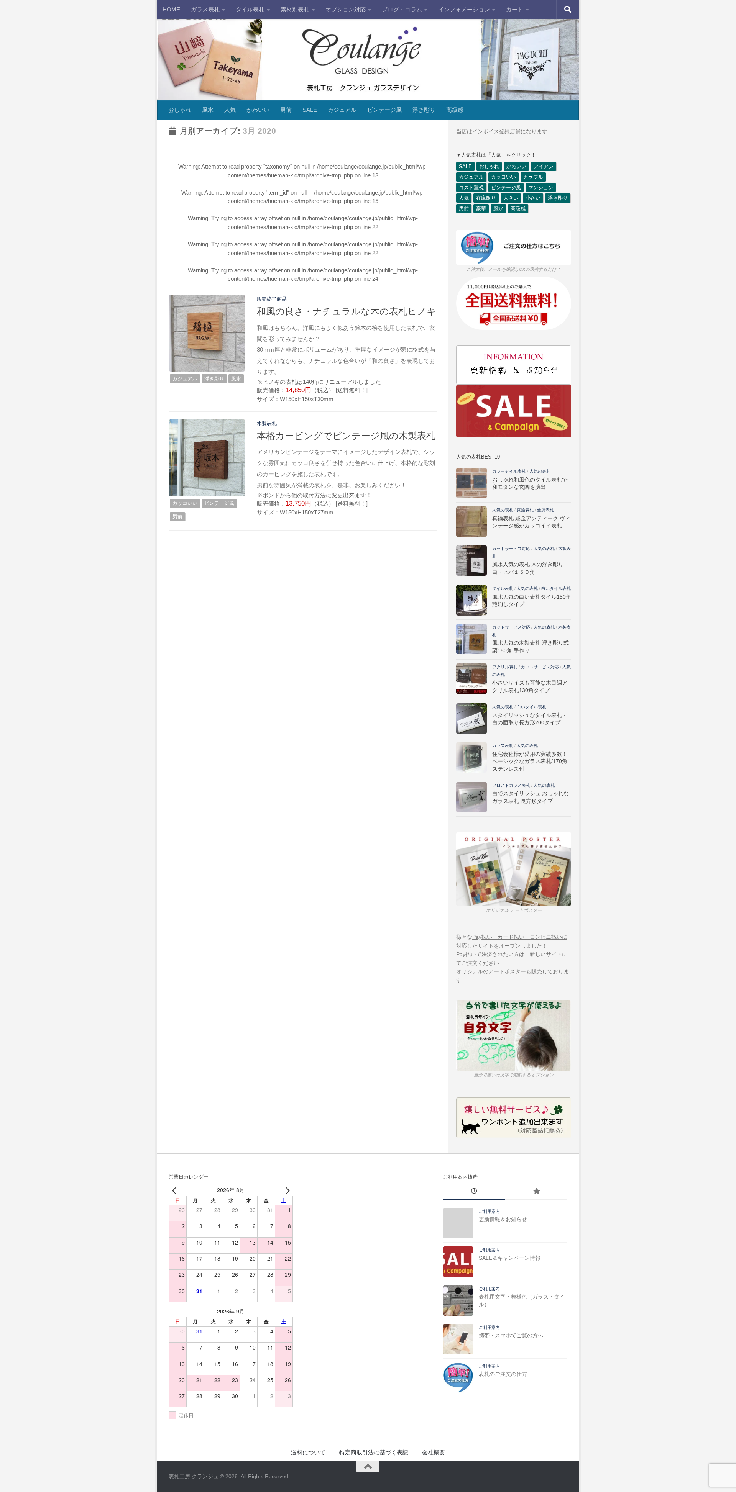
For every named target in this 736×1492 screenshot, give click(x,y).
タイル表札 (250, 9)
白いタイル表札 (556, 588)
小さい (533, 198)
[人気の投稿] (536, 1192)
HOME (171, 9)
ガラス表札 (205, 9)
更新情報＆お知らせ (503, 1219)
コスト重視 (471, 187)
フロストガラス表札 (511, 785)
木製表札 (267, 423)
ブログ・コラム (402, 9)
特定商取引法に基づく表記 (373, 1452)
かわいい (257, 109)
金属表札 (545, 510)
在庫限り (486, 198)
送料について (308, 1452)
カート (514, 9)
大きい (510, 198)
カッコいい (184, 503)
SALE (309, 109)
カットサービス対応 (511, 548)
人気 (230, 109)
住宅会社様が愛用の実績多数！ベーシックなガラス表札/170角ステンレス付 (529, 761)
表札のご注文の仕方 (503, 1374)
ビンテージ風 (384, 109)
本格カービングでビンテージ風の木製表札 (346, 436)
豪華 (481, 208)
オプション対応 (345, 9)
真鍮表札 (525, 510)
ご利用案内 (489, 1211)
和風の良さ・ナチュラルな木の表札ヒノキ (346, 311)
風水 (208, 109)
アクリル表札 (505, 667)
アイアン (544, 166)
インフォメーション (464, 9)
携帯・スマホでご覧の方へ (511, 1335)
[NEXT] (285, 1190)
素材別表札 (295, 9)
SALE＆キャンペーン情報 (509, 1258)
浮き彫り (423, 109)
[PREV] (176, 1190)
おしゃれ (179, 109)
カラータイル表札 (509, 471)
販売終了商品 (272, 299)
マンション (540, 187)
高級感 (454, 109)
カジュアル (342, 109)
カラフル (533, 177)
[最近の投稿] (474, 1192)
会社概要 (433, 1452)
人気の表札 (539, 471)
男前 (286, 109)
